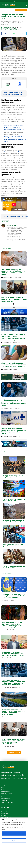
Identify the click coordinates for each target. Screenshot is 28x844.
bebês (24, 190)
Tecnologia (4, 800)
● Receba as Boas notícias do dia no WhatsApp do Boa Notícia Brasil (13, 93)
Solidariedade (5, 221)
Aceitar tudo (14, 833)
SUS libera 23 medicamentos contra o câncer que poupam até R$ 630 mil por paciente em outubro (13, 431)
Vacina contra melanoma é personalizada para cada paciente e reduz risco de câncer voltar (13, 402)
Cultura (3, 789)
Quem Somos (4, 813)
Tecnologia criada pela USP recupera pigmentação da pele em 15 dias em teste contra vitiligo (13, 272)
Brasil (2, 787)
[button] (5, 33)
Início (2, 10)
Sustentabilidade (5, 798)
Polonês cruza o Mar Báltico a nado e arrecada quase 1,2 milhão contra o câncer (14, 299)
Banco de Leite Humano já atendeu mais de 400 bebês (14, 130)
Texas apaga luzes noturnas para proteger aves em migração (13, 126)
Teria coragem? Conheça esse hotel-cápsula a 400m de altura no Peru (14, 521)
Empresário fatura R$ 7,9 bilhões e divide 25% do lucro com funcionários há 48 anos (13, 653)
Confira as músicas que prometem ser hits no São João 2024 (14, 499)
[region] (14, 830)
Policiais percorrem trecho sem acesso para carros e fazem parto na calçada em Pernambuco (13, 741)
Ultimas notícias (5, 810)
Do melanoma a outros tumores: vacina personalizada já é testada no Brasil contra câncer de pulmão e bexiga (13, 337)
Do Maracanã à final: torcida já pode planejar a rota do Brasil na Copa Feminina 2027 (13, 595)
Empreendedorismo (6, 795)
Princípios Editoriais (6, 817)
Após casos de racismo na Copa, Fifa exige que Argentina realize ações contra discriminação (13, 712)
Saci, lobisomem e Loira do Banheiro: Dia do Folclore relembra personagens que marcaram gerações (12, 625)
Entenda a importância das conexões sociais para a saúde (14, 566)
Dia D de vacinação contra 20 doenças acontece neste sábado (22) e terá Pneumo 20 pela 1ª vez (13, 365)
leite (4, 152)
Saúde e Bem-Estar (8, 10)
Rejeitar (14, 840)
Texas (19, 152)
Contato (3, 815)
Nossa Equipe (4, 812)
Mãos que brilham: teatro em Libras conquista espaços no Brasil (13, 476)
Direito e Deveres (5, 791)
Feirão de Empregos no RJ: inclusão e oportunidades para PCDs (13, 545)
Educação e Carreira (6, 793)
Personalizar (14, 837)
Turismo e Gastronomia (7, 802)
